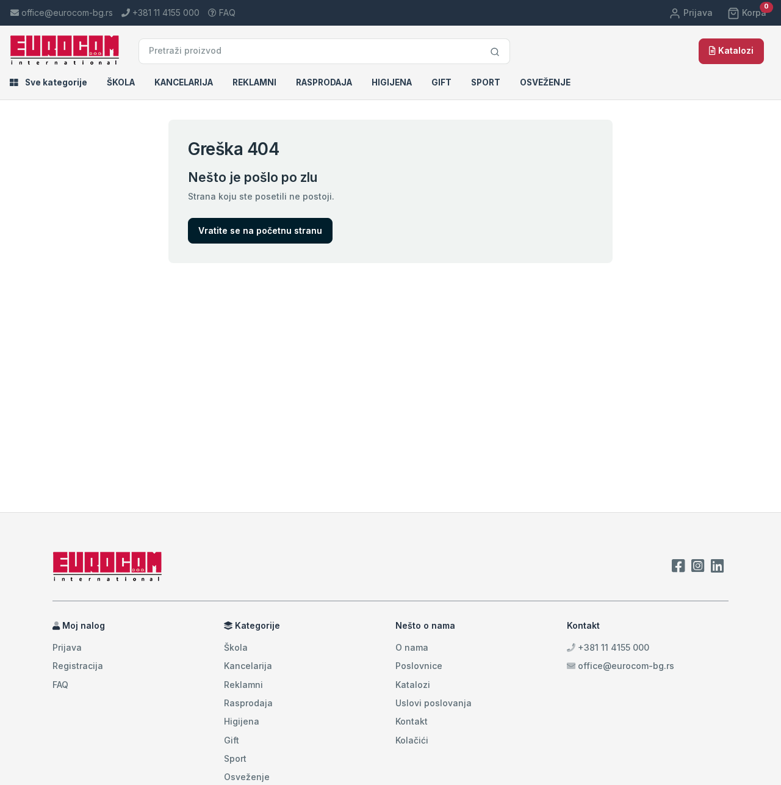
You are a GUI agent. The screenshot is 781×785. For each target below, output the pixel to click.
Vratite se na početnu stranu (260, 230)
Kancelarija (183, 82)
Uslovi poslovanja (433, 703)
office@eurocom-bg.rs (626, 665)
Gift (441, 82)
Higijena (392, 82)
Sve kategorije (55, 82)
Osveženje (545, 82)
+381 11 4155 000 (612, 647)
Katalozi (735, 50)
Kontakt (411, 721)
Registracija (77, 665)
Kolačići (411, 740)
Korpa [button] (754, 12)
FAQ (226, 12)
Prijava (697, 12)
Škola (121, 82)
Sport (485, 82)
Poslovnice (418, 665)
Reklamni (254, 82)
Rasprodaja (324, 82)
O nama (411, 647)
